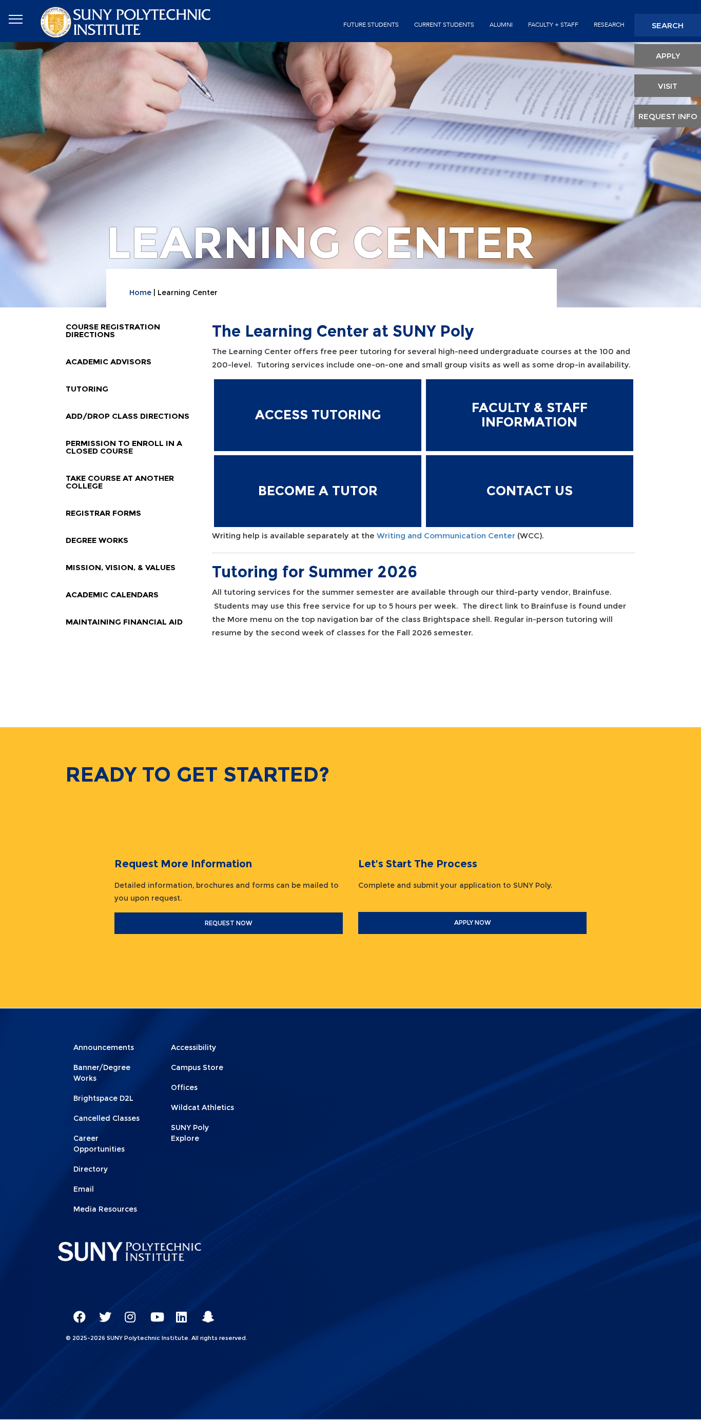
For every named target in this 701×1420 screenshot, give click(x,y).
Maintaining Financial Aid (124, 622)
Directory (90, 1169)
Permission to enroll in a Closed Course (124, 447)
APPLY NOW (472, 922)
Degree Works (97, 540)
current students (444, 24)
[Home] (127, 21)
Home (140, 292)
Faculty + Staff (553, 24)
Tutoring (87, 389)
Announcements (103, 1047)
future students (371, 24)
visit (667, 86)
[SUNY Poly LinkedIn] (178, 1312)
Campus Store (197, 1067)
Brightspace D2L (103, 1098)
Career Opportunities (99, 1144)
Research (609, 24)
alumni (501, 24)
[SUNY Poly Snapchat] (204, 1312)
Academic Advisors (108, 361)
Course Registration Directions (113, 330)
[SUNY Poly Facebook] (76, 1312)
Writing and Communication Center (446, 535)
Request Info (667, 116)
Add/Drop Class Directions (127, 416)
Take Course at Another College (120, 482)
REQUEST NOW (228, 923)
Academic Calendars (112, 594)
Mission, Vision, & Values (121, 567)
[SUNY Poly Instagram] (127, 1312)
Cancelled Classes (106, 1118)
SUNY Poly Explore (190, 1133)
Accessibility (193, 1047)
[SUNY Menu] (15, 19)
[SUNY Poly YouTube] (153, 1312)
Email (83, 1189)
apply (668, 56)
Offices (184, 1087)
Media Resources (105, 1209)
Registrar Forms (103, 513)
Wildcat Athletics (202, 1107)
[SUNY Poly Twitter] (101, 1312)
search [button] (668, 25)
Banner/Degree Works (101, 1073)
